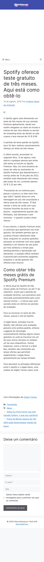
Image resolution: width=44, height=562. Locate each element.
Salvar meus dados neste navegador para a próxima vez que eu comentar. (22, 497)
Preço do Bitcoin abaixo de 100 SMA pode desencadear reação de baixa (20, 422)
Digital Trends (30, 397)
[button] (41, 59)
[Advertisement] (22, 33)
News (9, 408)
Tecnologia (12, 404)
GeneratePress (22, 524)
